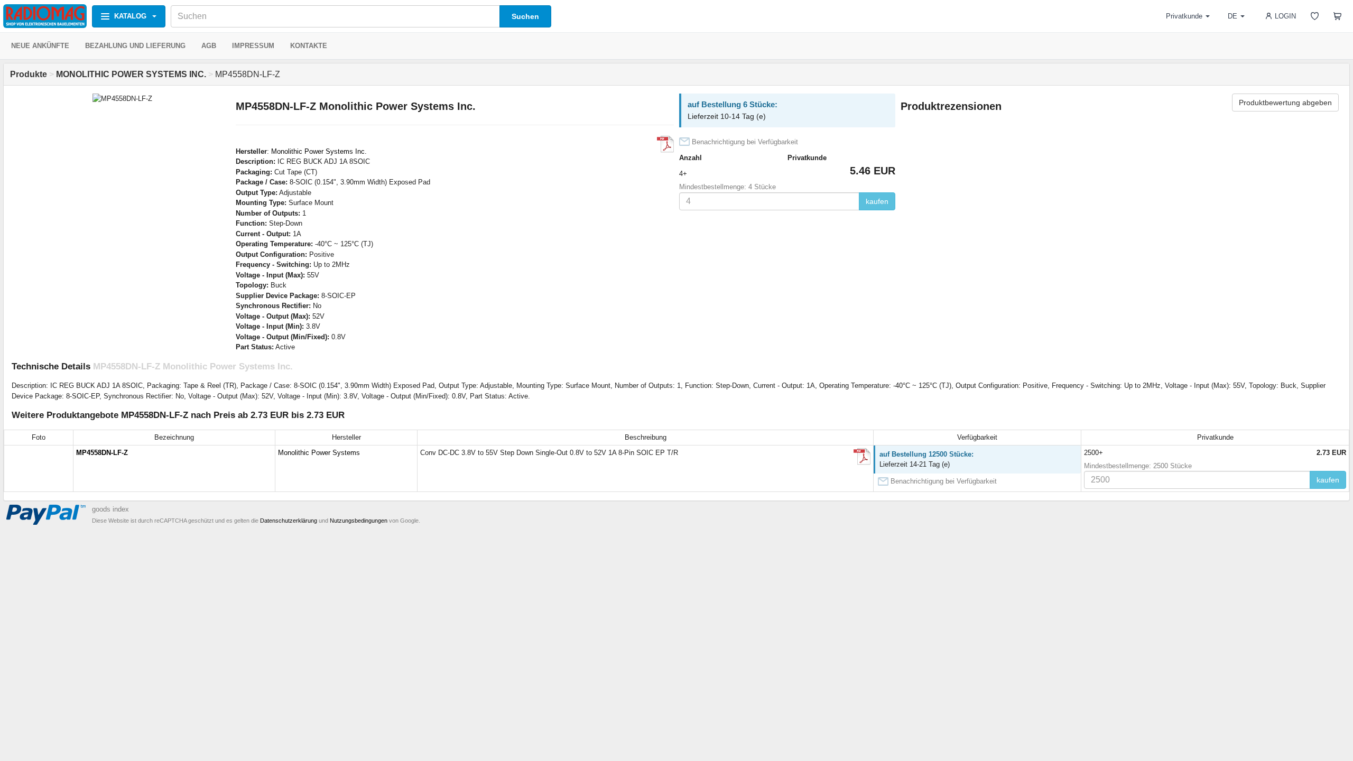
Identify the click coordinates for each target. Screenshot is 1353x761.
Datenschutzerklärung (288, 520)
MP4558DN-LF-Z (102, 453)
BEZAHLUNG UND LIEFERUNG (135, 46)
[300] (665, 144)
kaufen (877, 201)
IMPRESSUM (253, 46)
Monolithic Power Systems (319, 453)
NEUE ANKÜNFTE (40, 46)
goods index (110, 509)
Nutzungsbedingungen (358, 520)
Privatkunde (1184, 16)
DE (1232, 16)
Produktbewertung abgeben (1285, 102)
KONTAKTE (308, 46)
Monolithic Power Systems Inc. (319, 151)
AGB (208, 46)
